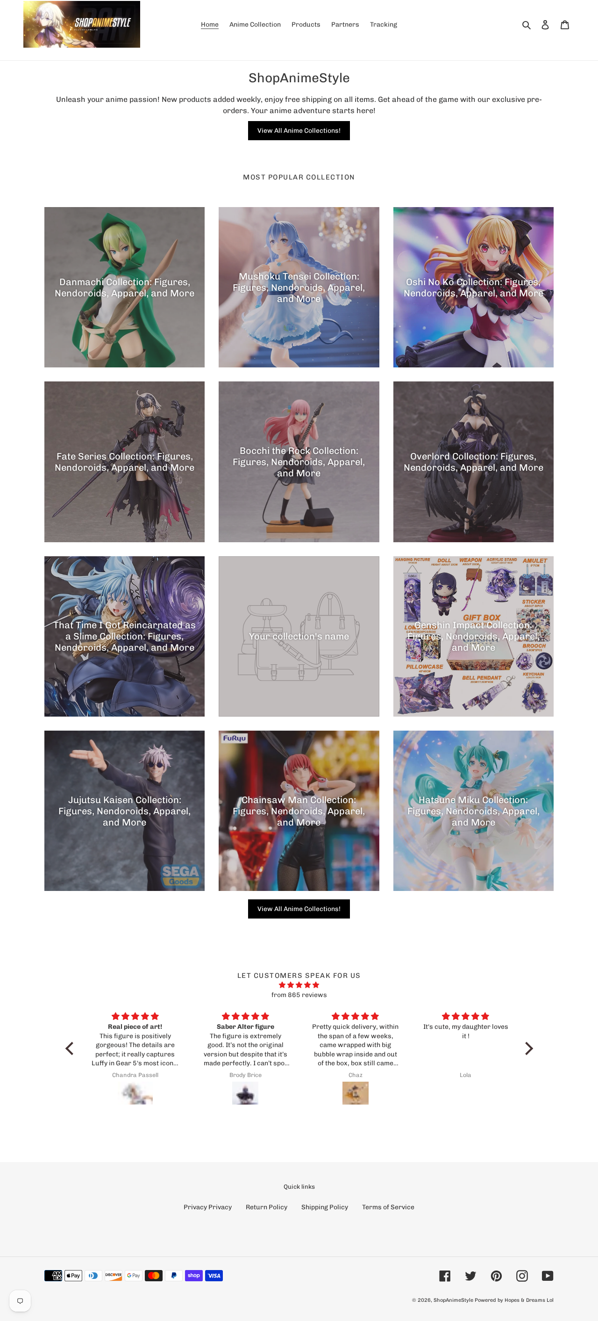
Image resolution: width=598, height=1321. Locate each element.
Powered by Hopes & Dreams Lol (514, 1300)
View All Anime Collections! (299, 131)
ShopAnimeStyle (453, 1300)
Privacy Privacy (208, 1207)
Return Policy (266, 1207)
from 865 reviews (299, 995)
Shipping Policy (324, 1207)
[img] (299, 985)
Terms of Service (388, 1207)
